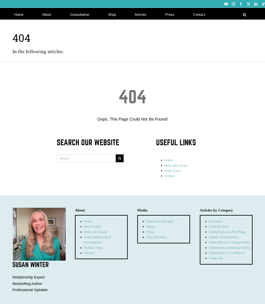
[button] (244, 14)
